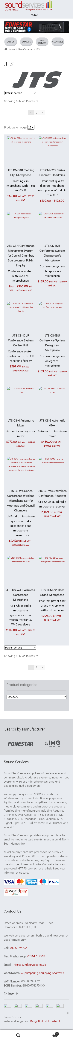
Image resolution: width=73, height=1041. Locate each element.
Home (12, 49)
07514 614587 (36, 956)
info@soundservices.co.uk (29, 964)
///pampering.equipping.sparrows (42, 973)
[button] (34, 15)
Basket (46, 1032)
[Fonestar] (20, 743)
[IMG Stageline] (53, 743)
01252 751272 (18, 948)
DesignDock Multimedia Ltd (45, 1021)
